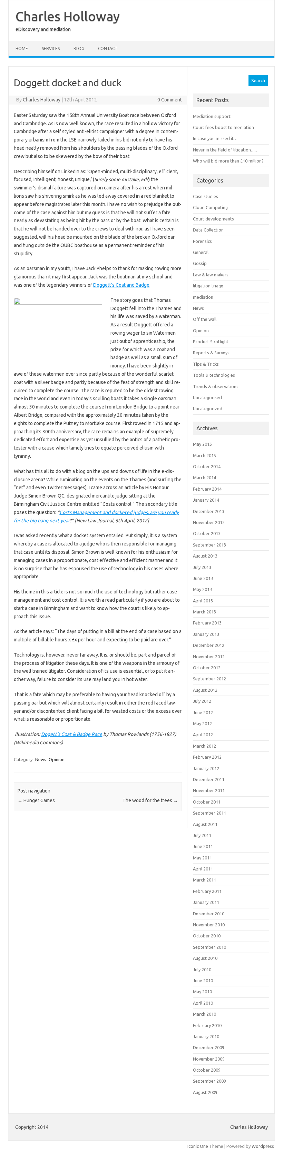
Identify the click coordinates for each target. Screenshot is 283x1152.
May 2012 (202, 723)
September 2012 (209, 678)
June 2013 (203, 578)
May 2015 (202, 444)
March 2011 (204, 879)
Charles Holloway (68, 16)
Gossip (200, 263)
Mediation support (212, 116)
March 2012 (204, 746)
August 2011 (205, 824)
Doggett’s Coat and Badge (121, 285)
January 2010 (206, 1036)
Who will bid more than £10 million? (228, 160)
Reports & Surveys (211, 352)
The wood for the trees (150, 800)
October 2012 (207, 667)
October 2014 (207, 466)
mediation (203, 297)
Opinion (57, 759)
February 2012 (207, 757)
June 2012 (203, 712)
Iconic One (197, 1146)
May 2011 (202, 857)
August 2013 (205, 555)
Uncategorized (207, 408)
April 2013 (203, 600)
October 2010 (207, 935)
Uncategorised (207, 397)
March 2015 (204, 455)
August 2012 (205, 690)
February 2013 (207, 622)
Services (51, 48)
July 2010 (202, 969)
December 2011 (208, 779)
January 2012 (206, 768)
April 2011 (203, 868)
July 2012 (202, 701)
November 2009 (209, 1058)
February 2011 (207, 891)
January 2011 (206, 902)
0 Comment (169, 99)
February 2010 (207, 1025)
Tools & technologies (214, 375)
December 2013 (208, 511)
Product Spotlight (210, 341)
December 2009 (208, 1047)
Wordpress (263, 1146)
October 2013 (207, 533)
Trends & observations (215, 386)
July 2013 (202, 567)
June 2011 (203, 846)
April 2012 (203, 734)
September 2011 (209, 812)
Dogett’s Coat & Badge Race (71, 734)
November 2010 (209, 924)
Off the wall (204, 319)
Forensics (202, 241)
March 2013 (204, 611)
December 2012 (208, 645)
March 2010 (204, 1014)
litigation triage (208, 285)
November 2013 (209, 522)
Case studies (205, 196)
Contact (107, 48)
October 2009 (207, 1069)
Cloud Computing (210, 207)
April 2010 (203, 1003)
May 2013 (202, 589)
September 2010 (209, 947)
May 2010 (202, 991)
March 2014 (204, 477)
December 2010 (208, 913)
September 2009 (209, 1081)
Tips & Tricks (206, 364)
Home (22, 48)
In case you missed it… (215, 138)
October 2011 (207, 801)
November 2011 (209, 790)
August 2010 (205, 958)
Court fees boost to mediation (223, 127)
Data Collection (208, 229)
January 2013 (206, 634)
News (40, 759)
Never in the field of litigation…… (225, 149)
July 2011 (202, 835)
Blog (79, 48)
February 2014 (207, 488)
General (200, 252)
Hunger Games (36, 800)
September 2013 (209, 544)
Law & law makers (210, 274)
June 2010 (203, 980)
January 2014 (206, 500)
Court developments (213, 218)
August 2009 (205, 1092)
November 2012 (209, 656)
